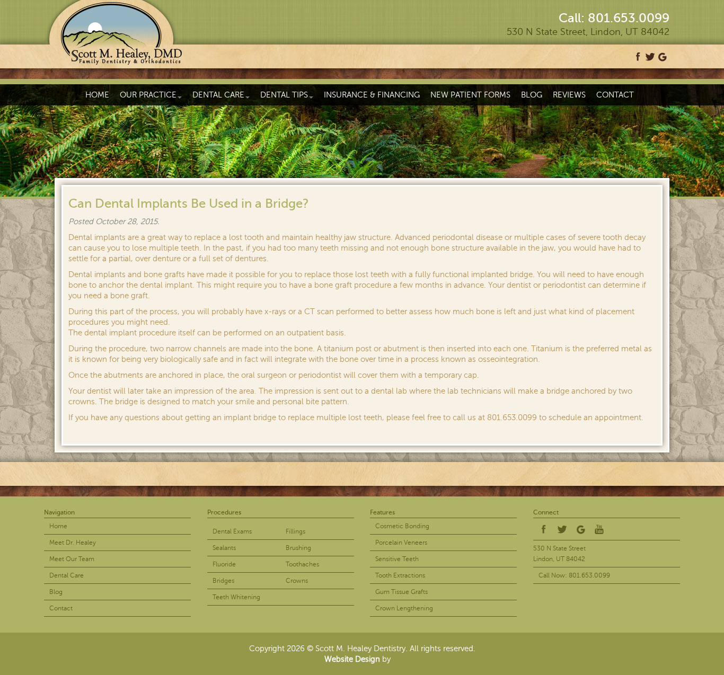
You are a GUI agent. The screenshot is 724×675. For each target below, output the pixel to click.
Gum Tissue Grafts (401, 592)
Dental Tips (284, 95)
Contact (615, 95)
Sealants (224, 548)
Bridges (223, 580)
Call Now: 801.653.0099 (574, 575)
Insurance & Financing (372, 95)
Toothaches (302, 564)
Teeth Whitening (236, 597)
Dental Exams (232, 531)
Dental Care (218, 95)
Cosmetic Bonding (402, 526)
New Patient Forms (470, 95)
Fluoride (224, 564)
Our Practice (148, 95)
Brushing (298, 548)
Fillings (295, 531)
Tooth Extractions (400, 575)
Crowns (297, 580)
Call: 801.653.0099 (614, 18)
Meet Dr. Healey (72, 542)
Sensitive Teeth (397, 559)
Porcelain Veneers (401, 542)
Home (97, 95)
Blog (531, 95)
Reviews (569, 95)
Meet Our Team (71, 559)
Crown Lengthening (404, 608)
